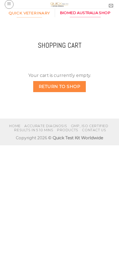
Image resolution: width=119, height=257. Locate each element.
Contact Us (94, 130)
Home (14, 126)
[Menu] (9, 4)
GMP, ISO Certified (89, 126)
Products (67, 130)
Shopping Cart (60, 45)
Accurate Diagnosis (45, 126)
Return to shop (60, 86)
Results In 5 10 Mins (33, 130)
